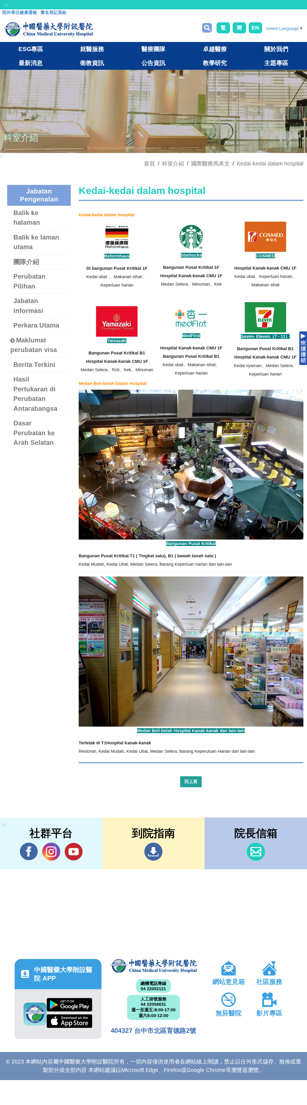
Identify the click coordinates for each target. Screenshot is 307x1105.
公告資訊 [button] (153, 62)
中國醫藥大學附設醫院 (153, 966)
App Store (69, 1022)
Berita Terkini (34, 364)
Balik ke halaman (26, 217)
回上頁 (190, 781)
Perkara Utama (36, 325)
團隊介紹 (26, 261)
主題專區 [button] (276, 62)
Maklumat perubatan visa (33, 345)
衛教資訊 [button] (92, 62)
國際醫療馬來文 (210, 163)
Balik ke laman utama (36, 242)
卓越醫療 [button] (215, 49)
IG (51, 852)
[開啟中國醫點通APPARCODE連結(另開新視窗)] (35, 1014)
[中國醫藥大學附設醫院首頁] (48, 29)
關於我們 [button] (276, 49)
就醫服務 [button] (92, 49)
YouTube (74, 852)
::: (6, 4)
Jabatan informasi (28, 305)
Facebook (29, 852)
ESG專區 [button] (30, 49)
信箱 (256, 852)
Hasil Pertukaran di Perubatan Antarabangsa (35, 394)
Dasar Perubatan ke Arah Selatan (34, 433)
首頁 (149, 163)
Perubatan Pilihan (29, 281)
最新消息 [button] (31, 62)
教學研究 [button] (215, 62)
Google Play (69, 1006)
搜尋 (207, 28)
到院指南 (153, 852)
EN (255, 28)
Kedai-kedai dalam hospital (270, 163)
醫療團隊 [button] (153, 49)
